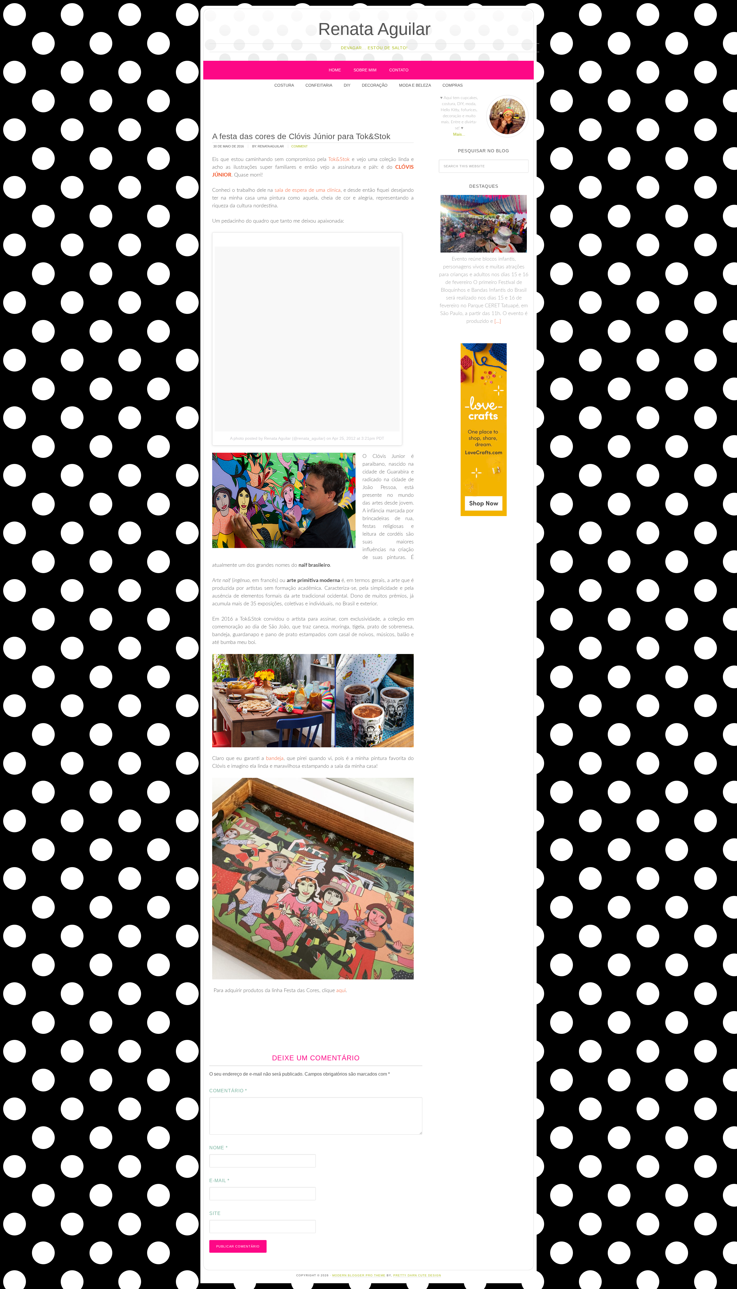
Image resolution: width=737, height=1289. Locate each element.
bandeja (275, 758)
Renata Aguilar (374, 29)
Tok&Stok (339, 159)
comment (299, 146)
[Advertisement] (316, 112)
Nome (218, 1147)
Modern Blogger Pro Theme (358, 1275)
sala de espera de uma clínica (307, 190)
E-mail (219, 1180)
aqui (341, 990)
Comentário (228, 1090)
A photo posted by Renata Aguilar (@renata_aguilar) (277, 438)
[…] (497, 321)
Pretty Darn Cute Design (417, 1275)
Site (215, 1213)
